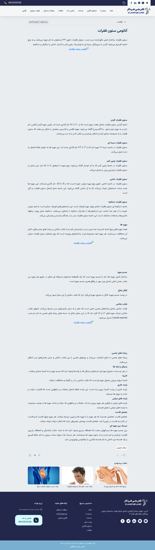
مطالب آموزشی (121, 448)
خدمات (80, 10)
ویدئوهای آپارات (61, 514)
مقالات (60, 10)
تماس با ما (70, 10)
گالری (24, 10)
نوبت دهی (88, 522)
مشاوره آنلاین (92, 10)
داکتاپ (72, 546)
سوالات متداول (49, 10)
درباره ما (103, 10)
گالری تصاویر (62, 518)
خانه (111, 10)
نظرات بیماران (35, 10)
